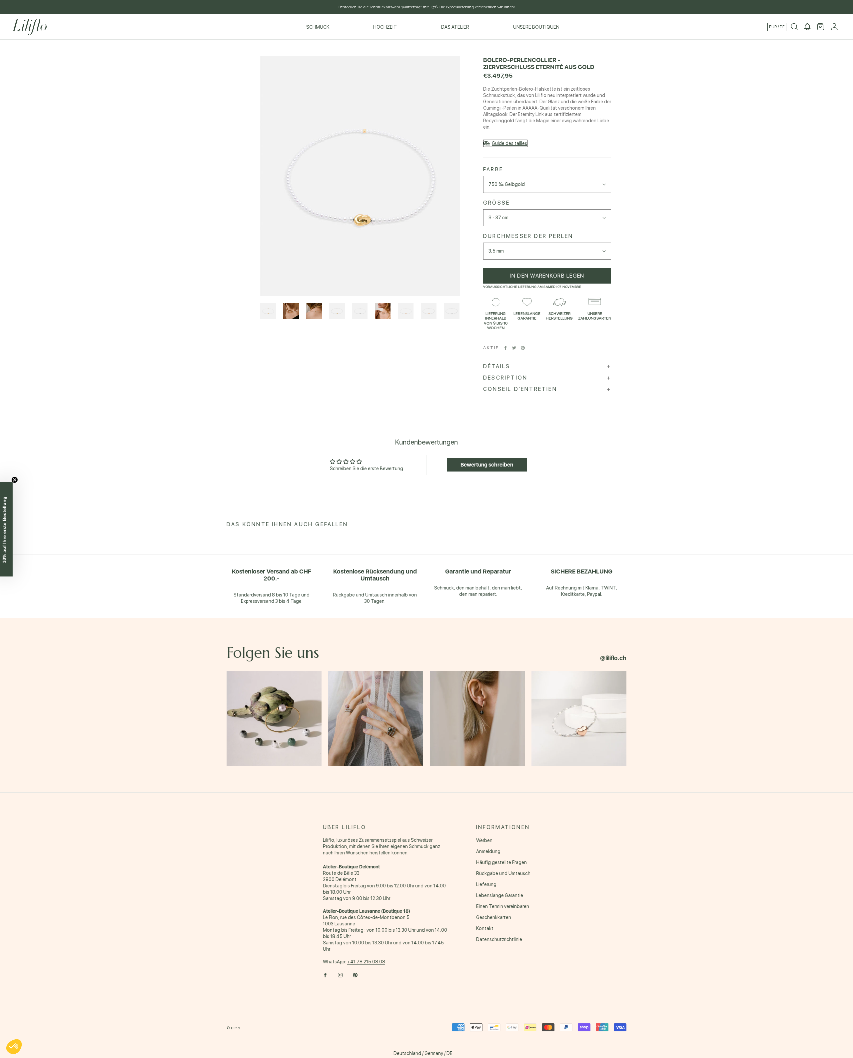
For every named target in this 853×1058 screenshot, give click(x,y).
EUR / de (777, 27)
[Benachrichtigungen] (807, 27)
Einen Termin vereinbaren (502, 906)
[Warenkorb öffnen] (820, 27)
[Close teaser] (18, 480)
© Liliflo (233, 1028)
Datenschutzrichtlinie (499, 939)
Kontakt (484, 928)
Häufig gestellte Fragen (501, 862)
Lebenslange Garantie (499, 895)
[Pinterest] (523, 348)
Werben (484, 840)
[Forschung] (794, 27)
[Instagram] (340, 975)
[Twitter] (514, 348)
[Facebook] (505, 348)
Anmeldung (488, 851)
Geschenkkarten (493, 917)
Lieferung (486, 884)
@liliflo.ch (613, 657)
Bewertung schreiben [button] (486, 465)
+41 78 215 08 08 (366, 961)
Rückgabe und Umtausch (503, 873)
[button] (14, 1047)
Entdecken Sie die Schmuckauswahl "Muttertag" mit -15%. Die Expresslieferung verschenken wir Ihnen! (427, 7)
